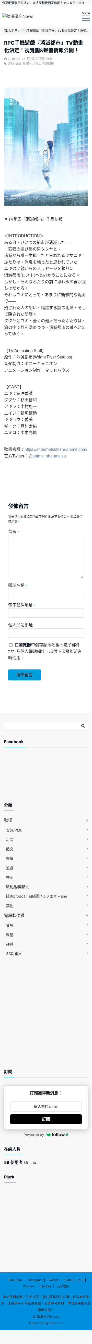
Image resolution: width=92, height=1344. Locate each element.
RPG (37, 64)
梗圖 (9, 877)
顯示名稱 (17, 585)
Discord (28, 1286)
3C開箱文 (14, 953)
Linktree (45, 1286)
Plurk (67, 1280)
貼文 (9, 849)
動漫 (8, 820)
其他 (9, 905)
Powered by (34, 1135)
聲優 (49, 59)
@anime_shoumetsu (47, 456)
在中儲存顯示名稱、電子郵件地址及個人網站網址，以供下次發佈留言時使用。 (45, 651)
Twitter (53, 1280)
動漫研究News (48, 1316)
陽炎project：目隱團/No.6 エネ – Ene (36, 896)
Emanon (56, 1323)
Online (20, 1162)
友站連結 (63, 1286)
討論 (9, 839)
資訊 (9, 925)
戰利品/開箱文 (17, 887)
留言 (13, 531)
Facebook (15, 1280)
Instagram (35, 1280)
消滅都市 (48, 64)
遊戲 (11, 64)
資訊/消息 (38, 59)
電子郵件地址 (22, 605)
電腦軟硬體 (14, 915)
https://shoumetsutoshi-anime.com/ (56, 449)
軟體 (9, 934)
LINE (80, 1280)
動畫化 (27, 64)
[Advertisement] (45, 779)
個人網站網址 (20, 624)
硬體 (9, 944)
